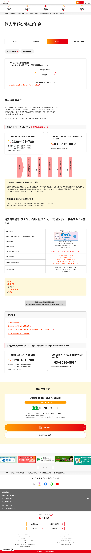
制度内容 (11, 284)
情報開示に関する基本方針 (66, 535)
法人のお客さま (6, 502)
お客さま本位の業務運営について (24, 535)
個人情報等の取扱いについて (66, 537)
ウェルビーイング (7, 498)
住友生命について (7, 505)
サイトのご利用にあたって (25, 542)
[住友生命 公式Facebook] (45, 484)
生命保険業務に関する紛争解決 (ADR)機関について (66, 533)
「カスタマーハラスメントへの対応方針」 (25, 537)
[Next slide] (53, 467)
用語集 (10, 292)
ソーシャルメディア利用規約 (66, 539)
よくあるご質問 (13, 289)
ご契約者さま (6, 492)
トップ (10, 281)
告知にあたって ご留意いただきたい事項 (25, 540)
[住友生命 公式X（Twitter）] (33, 484)
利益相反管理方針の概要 (25, 546)
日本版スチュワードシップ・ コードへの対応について (66, 542)
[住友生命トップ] (45, 518)
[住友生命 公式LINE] (51, 484)
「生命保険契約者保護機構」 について (66, 540)
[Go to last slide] (38, 467)
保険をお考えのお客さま (9, 495)
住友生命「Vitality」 (8, 508)
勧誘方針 (25, 533)
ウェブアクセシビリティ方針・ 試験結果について (25, 544)
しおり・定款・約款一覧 (66, 544)
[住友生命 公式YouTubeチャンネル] (57, 484)
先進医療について (24, 539)
